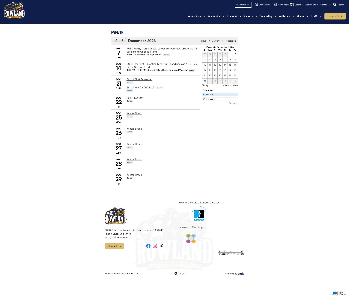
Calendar (299, 4)
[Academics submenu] (216, 16)
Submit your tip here (338, 295)
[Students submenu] (234, 16)
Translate (239, 254)
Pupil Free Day (135, 97)
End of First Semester (139, 79)
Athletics (210, 99)
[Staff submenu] (316, 16)
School (209, 94)
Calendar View (230, 85)
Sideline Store (311, 4)
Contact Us (326, 4)
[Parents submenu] (250, 16)
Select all (233, 103)
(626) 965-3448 (122, 233)
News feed (283, 4)
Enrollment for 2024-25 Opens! (145, 87)
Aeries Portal (265, 4)
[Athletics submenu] (286, 16)
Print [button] (203, 41)
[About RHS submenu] (196, 16)
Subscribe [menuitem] (231, 41)
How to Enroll (335, 16)
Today (205, 85)
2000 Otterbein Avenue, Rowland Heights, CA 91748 (134, 230)
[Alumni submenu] (302, 16)
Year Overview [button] (216, 41)
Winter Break (134, 113)
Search (341, 4)
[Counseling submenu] (268, 16)
